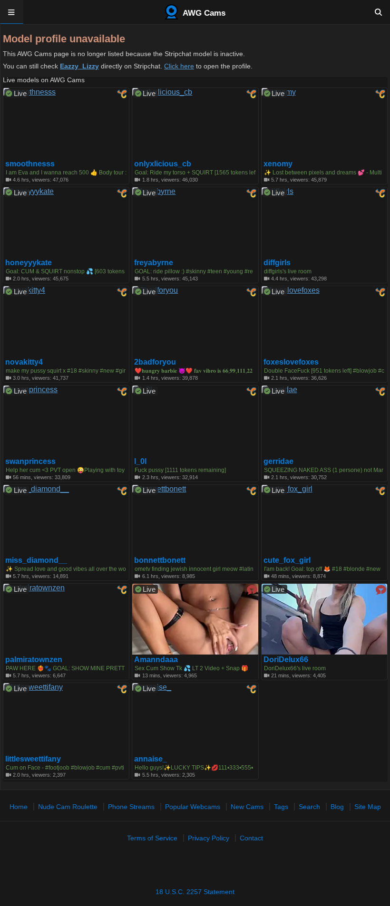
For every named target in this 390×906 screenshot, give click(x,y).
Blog (337, 806)
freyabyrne (153, 263)
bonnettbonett (159, 560)
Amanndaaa (156, 660)
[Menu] (11, 12)
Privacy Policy (208, 838)
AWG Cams (203, 13)
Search (309, 806)
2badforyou (155, 362)
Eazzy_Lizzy (79, 66)
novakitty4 (24, 362)
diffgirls (277, 263)
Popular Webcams (192, 806)
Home (19, 806)
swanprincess (30, 461)
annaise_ (150, 759)
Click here (179, 66)
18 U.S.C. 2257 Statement (195, 892)
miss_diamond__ (36, 560)
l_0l (140, 461)
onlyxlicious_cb (162, 164)
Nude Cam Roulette (68, 806)
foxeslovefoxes (291, 362)
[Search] (378, 12)
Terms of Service (152, 838)
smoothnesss (30, 164)
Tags (281, 806)
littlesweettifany (33, 759)
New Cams (247, 806)
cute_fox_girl (287, 560)
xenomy (277, 164)
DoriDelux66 (285, 660)
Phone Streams (131, 806)
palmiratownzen (33, 660)
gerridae (278, 461)
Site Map (367, 806)
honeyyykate (28, 263)
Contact (251, 838)
